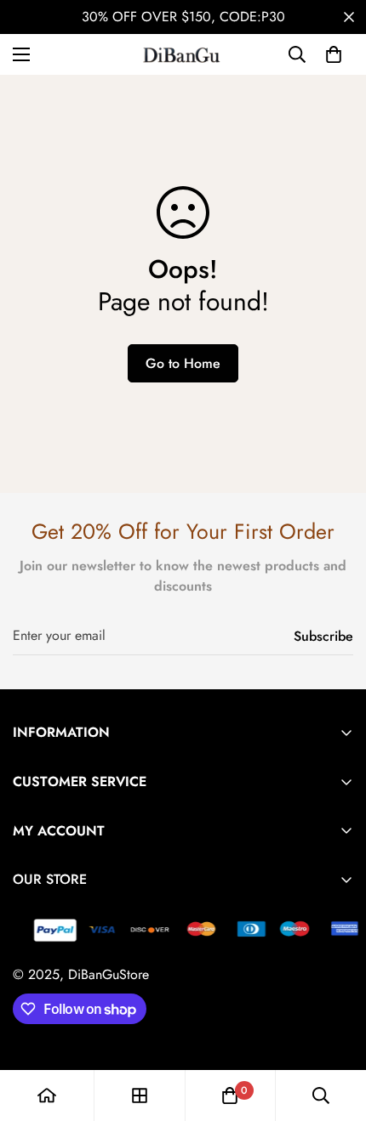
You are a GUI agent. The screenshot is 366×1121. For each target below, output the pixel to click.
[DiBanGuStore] (183, 54)
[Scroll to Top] (335, 1031)
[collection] (139, 1095)
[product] (47, 1095)
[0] (333, 54)
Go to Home (183, 363)
